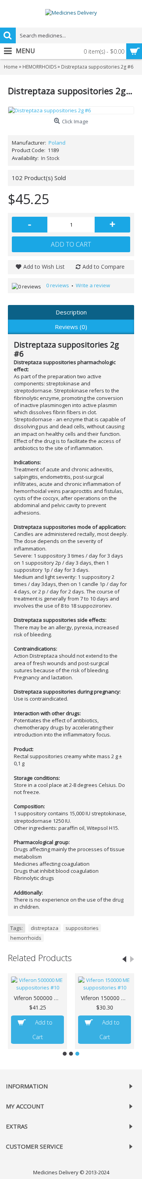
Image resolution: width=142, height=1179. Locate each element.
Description (71, 312)
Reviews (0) (71, 327)
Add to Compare (103, 266)
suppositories (82, 928)
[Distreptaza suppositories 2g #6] (71, 110)
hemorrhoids (25, 937)
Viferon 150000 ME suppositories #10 (106, 998)
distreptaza (44, 928)
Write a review (93, 285)
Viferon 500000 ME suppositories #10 (39, 998)
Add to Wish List (44, 266)
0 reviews (57, 285)
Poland (57, 142)
